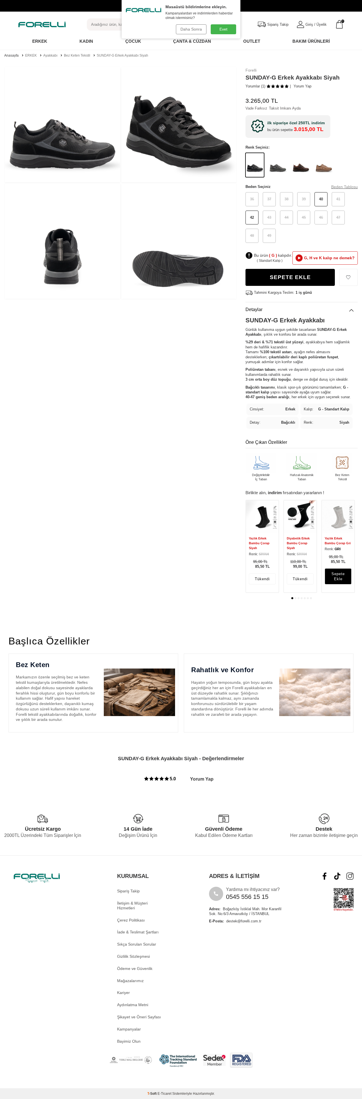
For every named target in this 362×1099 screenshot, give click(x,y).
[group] (62, 125)
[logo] (42, 24)
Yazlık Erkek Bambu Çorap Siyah (259, 543)
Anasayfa (11, 55)
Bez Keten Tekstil (77, 55)
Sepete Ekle (290, 277)
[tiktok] (337, 876)
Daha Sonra (191, 29)
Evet (223, 29)
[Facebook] (324, 876)
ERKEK (31, 55)
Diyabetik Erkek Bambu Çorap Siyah (298, 543)
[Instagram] (350, 876)
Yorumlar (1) (255, 86)
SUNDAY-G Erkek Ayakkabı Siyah (122, 55)
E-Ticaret (164, 1094)
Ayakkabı (50, 55)
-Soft (152, 1094)
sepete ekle (338, 576)
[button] (292, 598)
